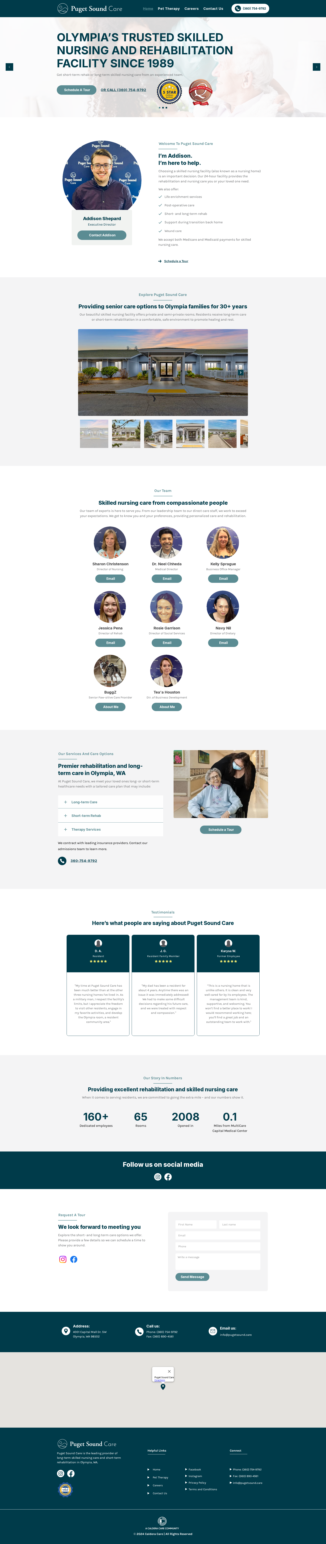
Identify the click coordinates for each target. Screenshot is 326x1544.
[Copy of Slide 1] (163, 107)
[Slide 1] (159, 107)
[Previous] (9, 67)
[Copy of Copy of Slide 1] (166, 107)
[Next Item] (241, 372)
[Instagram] (157, 1177)
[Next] (316, 67)
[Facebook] (168, 1177)
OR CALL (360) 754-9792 (124, 75)
